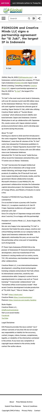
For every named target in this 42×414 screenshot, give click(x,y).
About (11, 402)
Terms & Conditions (30, 406)
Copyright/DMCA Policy (11, 411)
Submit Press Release (13, 406)
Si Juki (17, 91)
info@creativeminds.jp (10, 310)
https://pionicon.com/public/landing (22, 300)
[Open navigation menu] (3, 18)
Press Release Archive (24, 402)
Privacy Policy (27, 411)
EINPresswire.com (25, 77)
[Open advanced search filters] (33, 18)
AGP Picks (5, 3)
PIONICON (19, 83)
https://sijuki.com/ (16, 295)
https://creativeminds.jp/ (23, 297)
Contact (37, 411)
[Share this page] (39, 18)
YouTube (5, 318)
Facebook (5, 315)
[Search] (29, 18)
